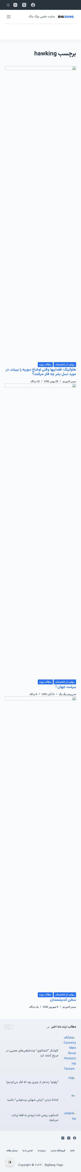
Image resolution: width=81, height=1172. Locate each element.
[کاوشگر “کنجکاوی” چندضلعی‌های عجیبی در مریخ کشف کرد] (69, 1053)
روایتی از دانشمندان (65, 364)
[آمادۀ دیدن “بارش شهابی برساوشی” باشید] (69, 1100)
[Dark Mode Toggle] (10, 1162)
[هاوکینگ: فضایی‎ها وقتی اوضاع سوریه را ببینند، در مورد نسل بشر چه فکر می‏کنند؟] (40, 214)
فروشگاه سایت (58, 1150)
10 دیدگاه (35, 381)
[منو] (8, 17)
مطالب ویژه (45, 364)
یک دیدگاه (34, 1007)
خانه (72, 1150)
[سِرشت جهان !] (40, 531)
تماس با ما (28, 1150)
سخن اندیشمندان (63, 1000)
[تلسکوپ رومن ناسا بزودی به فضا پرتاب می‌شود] (69, 1118)
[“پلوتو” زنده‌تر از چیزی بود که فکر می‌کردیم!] (69, 1082)
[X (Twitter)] (24, 5)
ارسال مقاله (12, 1150)
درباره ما (42, 1150)
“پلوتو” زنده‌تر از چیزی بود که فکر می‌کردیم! (32, 1082)
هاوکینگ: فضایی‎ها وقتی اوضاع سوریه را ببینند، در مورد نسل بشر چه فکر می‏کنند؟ (41, 372)
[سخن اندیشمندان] (40, 844)
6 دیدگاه (33, 694)
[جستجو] (8, 5)
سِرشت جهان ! (66, 687)
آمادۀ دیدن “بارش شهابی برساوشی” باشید (32, 1100)
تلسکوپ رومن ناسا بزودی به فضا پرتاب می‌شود (34, 1118)
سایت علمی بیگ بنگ (42, 16)
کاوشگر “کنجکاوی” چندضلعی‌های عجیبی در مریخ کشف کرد (32, 1053)
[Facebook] (33, 5)
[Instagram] (15, 5)
